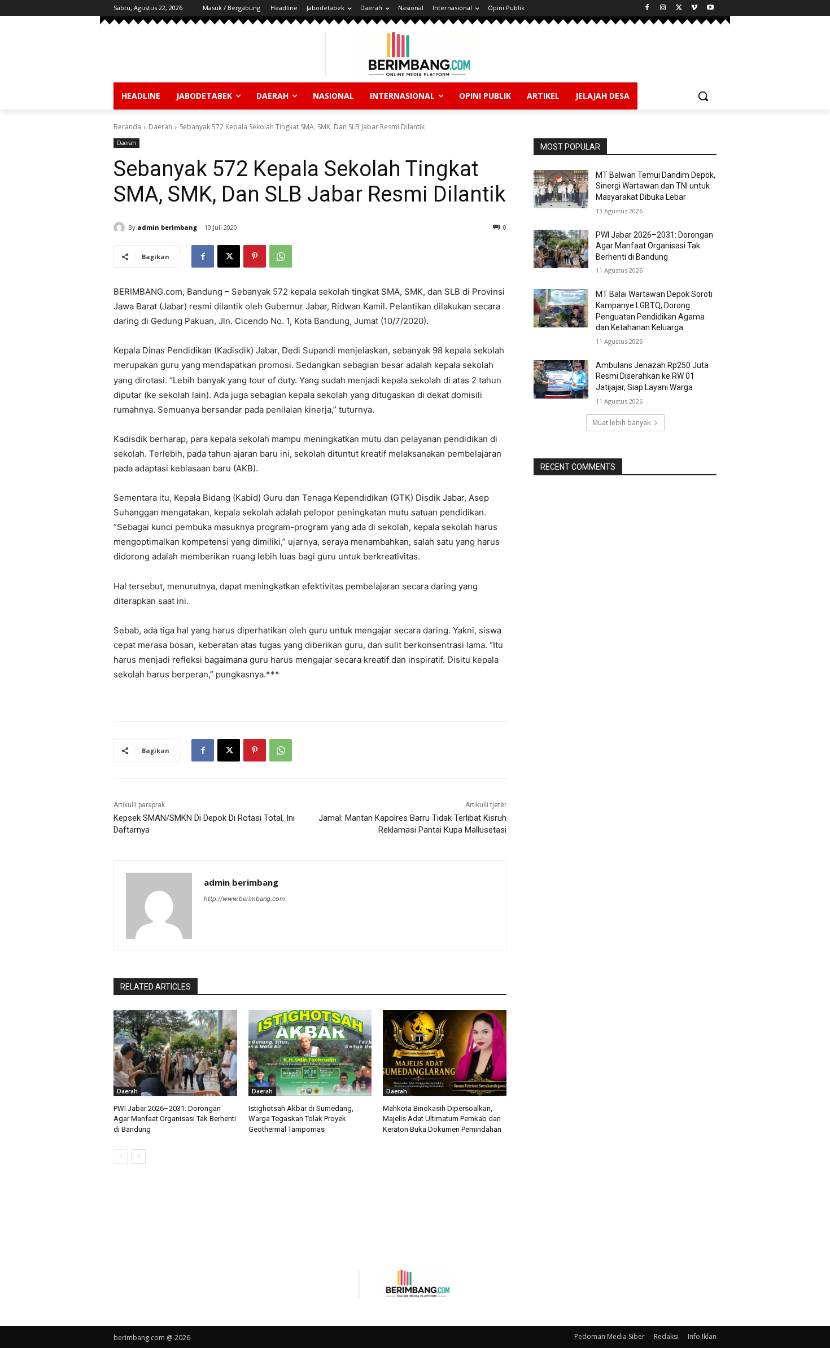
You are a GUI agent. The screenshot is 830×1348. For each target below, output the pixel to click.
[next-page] (139, 1156)
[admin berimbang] (120, 227)
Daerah (160, 127)
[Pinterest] (254, 256)
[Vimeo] (694, 8)
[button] (703, 96)
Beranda (127, 127)
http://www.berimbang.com (244, 899)
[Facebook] (647, 8)
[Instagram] (663, 8)
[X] (678, 8)
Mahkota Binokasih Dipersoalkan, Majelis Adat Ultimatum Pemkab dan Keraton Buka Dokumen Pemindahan (442, 1118)
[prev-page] (120, 1156)
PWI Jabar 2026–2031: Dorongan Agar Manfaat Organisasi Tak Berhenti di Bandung (174, 1118)
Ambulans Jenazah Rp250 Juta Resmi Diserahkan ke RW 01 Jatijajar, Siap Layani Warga (652, 376)
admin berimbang (167, 227)
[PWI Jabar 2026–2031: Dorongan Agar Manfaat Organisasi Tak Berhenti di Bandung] (175, 1053)
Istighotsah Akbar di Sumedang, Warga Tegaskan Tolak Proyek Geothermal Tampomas (300, 1118)
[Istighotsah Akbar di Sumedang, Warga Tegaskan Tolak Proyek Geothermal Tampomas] (310, 1053)
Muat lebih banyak (621, 422)
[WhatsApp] (280, 256)
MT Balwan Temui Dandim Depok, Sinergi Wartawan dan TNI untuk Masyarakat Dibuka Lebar (655, 186)
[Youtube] (710, 8)
